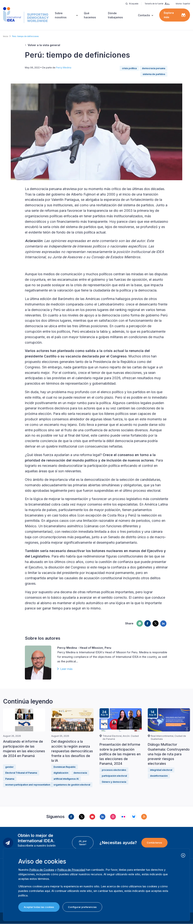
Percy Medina (63, 67)
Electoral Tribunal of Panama (21, 772)
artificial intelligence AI (66, 778)
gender (9, 766)
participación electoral (114, 775)
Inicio (5, 36)
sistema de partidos (154, 74)
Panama (9, 778)
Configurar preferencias (82, 907)
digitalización (61, 772)
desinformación (159, 775)
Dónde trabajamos (115, 15)
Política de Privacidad (71, 869)
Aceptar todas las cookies (39, 907)
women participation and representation (27, 784)
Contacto (144, 15)
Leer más (66, 669)
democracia (80, 772)
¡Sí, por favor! (83, 843)
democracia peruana (153, 68)
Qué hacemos (90, 15)
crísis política (129, 68)
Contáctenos (154, 842)
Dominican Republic (65, 766)
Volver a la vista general (44, 45)
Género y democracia (114, 781)
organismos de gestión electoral (72, 784)
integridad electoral (161, 770)
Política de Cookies (41, 869)
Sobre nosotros (61, 15)
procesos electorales (114, 770)
